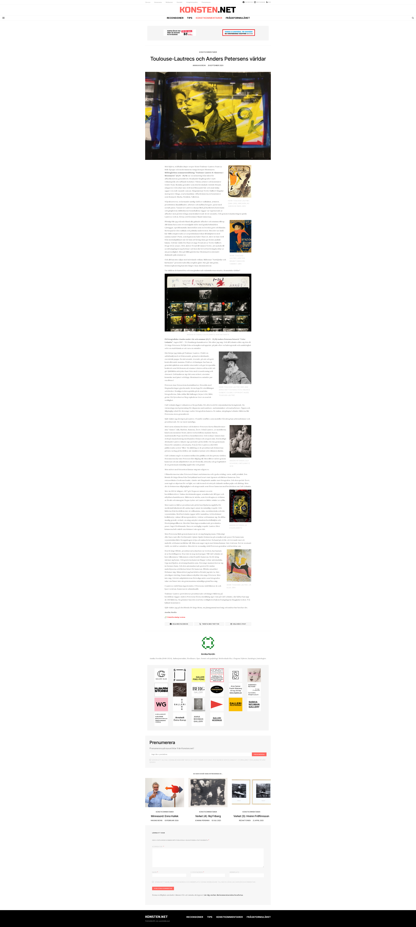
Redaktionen (245, 820)
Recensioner (175, 18)
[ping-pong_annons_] (198, 675)
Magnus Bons (156, 820)
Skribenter (169, 2)
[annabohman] (198, 719)
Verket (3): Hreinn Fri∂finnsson (251, 816)
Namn (155, 872)
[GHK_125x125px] (235, 704)
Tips (189, 18)
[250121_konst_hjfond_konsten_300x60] (238, 32)
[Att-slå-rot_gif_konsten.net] (180, 689)
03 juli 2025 (216, 820)
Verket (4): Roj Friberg (208, 816)
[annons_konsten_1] (217, 704)
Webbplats (234, 872)
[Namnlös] (235, 689)
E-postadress (197, 872)
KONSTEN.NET (156, 916)
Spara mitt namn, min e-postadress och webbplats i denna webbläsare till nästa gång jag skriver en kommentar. (205, 882)
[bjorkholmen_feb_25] (235, 675)
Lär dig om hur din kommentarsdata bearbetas (223, 895)
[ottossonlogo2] (217, 689)
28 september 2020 (215, 65)
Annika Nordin (199, 65)
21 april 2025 (258, 820)
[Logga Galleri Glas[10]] (161, 675)
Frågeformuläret (238, 18)
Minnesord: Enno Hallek (164, 816)
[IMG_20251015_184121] (179, 32)
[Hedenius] (217, 719)
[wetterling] (161, 704)
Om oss (147, 2)
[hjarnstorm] (161, 689)
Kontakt (179, 2)
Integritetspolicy (192, 2)
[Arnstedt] (180, 719)
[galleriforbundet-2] (180, 675)
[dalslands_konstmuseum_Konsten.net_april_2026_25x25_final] (161, 719)
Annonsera (158, 2)
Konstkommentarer (209, 18)
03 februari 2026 (172, 820)
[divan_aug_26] (254, 675)
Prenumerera (206, 2)
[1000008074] (254, 704)
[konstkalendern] (217, 675)
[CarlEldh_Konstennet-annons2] (254, 689)
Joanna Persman (202, 820)
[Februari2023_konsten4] (198, 689)
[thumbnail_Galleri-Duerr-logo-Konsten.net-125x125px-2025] (180, 704)
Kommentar (157, 846)
